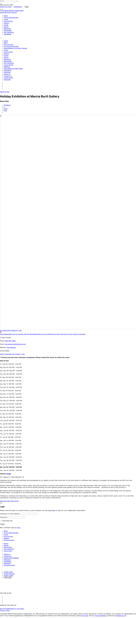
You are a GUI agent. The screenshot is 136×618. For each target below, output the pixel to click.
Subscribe (3, 12)
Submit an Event (5, 7)
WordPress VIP (121, 616)
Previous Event (5, 501)
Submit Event (4, 92)
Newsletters (18, 7)
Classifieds (7, 34)
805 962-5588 (10, 341)
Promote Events (9, 565)
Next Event (15, 501)
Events (6, 25)
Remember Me (7, 521)
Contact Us (8, 76)
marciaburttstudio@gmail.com (15, 344)
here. (18, 527)
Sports (6, 27)
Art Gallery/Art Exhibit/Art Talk (11, 330)
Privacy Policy (5, 610)
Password (3, 517)
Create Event (8, 78)
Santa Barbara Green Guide (13, 68)
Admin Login (7, 577)
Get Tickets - (18, 354)
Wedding (7, 67)
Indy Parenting (9, 32)
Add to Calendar (6, 354)
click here (85, 616)
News (6, 16)
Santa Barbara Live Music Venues (15, 48)
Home (6, 41)
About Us (7, 74)
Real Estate (8, 30)
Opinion (6, 23)
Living (6, 19)
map (8, 474)
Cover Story (8, 551)
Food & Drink (8, 21)
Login (26, 6)
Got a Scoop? (12, 12)
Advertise (7, 72)
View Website (11, 347)
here (53, 510)
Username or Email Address (9, 514)
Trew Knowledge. (100, 616)
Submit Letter (8, 575)
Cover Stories (8, 65)
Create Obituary (9, 574)
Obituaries (7, 29)
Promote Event (9, 540)
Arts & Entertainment (11, 17)
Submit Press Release (11, 558)
